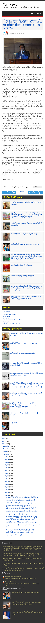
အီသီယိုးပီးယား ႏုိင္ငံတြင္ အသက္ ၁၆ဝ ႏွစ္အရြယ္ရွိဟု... (21, 503)
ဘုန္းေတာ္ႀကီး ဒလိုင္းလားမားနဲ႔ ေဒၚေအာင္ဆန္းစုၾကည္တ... (22, 497)
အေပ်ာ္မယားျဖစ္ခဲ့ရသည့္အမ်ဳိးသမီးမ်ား (17, 514)
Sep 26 (7, 468)
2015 (3, 439)
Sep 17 (7, 492)
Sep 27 (7, 465)
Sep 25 (7, 470)
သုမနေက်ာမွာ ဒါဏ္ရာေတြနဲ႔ (14, 535)
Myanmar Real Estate (9, 314)
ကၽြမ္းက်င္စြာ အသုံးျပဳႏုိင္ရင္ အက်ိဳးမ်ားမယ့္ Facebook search (20, 578)
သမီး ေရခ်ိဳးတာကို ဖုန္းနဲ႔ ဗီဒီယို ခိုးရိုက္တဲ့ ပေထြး (24, 234)
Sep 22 (7, 479)
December (6, 446)
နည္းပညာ (5, 321)
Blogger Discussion (10, 582)
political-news (37, 187)
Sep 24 (7, 473)
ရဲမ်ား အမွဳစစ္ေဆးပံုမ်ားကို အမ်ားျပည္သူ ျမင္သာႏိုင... (21, 530)
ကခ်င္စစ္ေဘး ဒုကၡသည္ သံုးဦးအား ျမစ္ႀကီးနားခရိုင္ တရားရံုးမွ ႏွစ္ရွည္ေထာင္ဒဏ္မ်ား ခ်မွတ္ (26, 374)
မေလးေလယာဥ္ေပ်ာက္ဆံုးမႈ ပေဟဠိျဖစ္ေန (23, 276)
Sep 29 (7, 459)
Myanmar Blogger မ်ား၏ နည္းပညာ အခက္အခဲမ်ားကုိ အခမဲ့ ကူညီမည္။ (22, 584)
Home (22, 192)
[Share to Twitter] (4, 32)
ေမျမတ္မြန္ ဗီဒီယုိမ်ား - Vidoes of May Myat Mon (25, 244)
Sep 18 (7, 490)
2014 (3, 441)
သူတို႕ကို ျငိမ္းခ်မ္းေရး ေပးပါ (17, 423)
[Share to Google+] (7, 32)
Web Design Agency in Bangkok (12, 319)
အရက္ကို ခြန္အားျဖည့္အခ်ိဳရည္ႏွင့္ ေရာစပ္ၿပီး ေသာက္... (21, 511)
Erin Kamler (6, 312)
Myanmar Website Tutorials (13, 577)
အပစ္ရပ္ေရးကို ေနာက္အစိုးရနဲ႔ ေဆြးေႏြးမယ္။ (22, 353)
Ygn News (10, 5)
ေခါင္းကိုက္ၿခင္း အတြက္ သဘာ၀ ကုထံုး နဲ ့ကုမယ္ (19, 532)
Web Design (6, 317)
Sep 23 (7, 476)
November (6, 449)
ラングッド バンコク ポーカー (12, 324)
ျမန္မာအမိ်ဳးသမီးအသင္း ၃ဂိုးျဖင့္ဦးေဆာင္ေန (18, 506)
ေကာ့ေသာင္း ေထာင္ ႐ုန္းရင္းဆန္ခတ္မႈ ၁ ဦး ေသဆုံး (20, 500)
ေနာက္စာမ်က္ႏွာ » (35, 193)
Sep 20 (7, 484)
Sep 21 (7, 481)
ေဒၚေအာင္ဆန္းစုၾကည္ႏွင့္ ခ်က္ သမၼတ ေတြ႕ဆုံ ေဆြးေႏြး (21, 517)
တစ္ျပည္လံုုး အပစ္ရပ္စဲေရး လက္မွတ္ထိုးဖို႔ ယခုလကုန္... (21, 522)
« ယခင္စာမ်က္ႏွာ (9, 193)
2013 (3, 444)
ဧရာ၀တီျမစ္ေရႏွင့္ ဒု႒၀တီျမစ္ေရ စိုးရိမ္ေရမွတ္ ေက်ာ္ (20, 519)
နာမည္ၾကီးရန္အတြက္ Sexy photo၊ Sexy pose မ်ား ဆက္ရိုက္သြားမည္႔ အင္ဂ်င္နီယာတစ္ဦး (26, 298)
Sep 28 (7, 462)
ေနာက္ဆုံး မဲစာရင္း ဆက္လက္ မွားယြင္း (22, 265)
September (6, 454)
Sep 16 (7, 495)
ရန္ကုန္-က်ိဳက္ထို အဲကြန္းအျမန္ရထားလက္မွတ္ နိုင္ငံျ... (21, 508)
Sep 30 (7, 457)
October (5, 452)
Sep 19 (7, 487)
